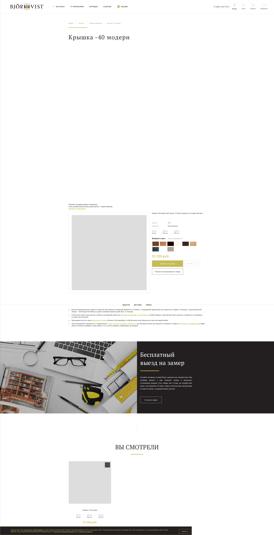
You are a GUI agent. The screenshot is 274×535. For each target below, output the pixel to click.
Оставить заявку (150, 400)
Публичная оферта (85, 531)
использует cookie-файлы (33, 530)
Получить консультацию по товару (167, 272)
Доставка (138, 305)
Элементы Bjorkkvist (95, 23)
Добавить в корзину (167, 264)
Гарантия (126, 305)
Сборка (149, 305)
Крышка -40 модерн (90, 510)
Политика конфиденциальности (65, 531)
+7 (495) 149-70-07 (221, 6)
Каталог (81, 23)
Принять (185, 531)
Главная (71, 23)
